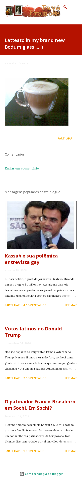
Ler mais (71, 305)
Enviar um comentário (22, 168)
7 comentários (34, 378)
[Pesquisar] (65, 7)
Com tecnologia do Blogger (43, 474)
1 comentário (34, 451)
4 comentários (34, 305)
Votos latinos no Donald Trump (33, 331)
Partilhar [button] (65, 138)
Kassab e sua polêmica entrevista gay (31, 258)
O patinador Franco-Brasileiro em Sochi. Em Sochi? (40, 404)
